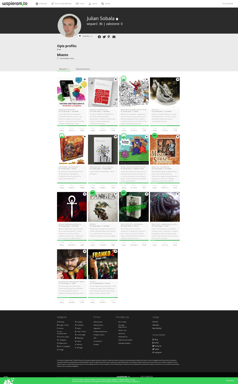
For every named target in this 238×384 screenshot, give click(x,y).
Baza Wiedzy (156, 328)
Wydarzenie (62, 343)
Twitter (156, 349)
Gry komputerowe (62, 332)
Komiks (60, 328)
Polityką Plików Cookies (127, 380)
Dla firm (155, 322)
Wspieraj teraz (98, 325)
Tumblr (156, 343)
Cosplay (79, 322)
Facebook (157, 346)
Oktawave (147, 377)
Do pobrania (98, 341)
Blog (156, 340)
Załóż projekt (98, 322)
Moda (78, 328)
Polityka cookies (99, 335)
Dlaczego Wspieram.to (122, 326)
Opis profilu (66, 46)
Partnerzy (121, 333)
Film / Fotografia (64, 346)
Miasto (62, 54)
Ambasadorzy (122, 337)
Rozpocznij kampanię (62, 4)
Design (61, 350)
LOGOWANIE (228, 4)
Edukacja (80, 325)
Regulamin (97, 328)
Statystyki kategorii (124, 343)
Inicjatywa (62, 340)
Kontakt (96, 344)
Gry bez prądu (64, 337)
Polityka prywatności (100, 331)
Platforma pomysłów (125, 340)
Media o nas (122, 330)
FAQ (95, 338)
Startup (79, 344)
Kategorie (43, 4)
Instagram (158, 352)
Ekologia (79, 348)
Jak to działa (122, 322)
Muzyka (61, 322)
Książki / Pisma (63, 325)
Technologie (80, 335)
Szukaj (107, 4)
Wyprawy (79, 338)
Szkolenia (155, 325)
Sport (79, 341)
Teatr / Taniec (81, 331)
